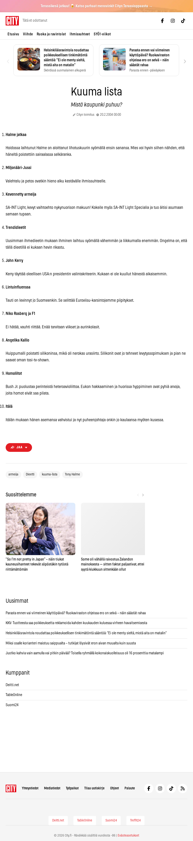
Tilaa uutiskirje (94, 788)
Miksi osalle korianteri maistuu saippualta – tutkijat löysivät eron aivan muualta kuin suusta (71, 643)
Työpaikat (72, 788)
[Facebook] (162, 20)
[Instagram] (173, 20)
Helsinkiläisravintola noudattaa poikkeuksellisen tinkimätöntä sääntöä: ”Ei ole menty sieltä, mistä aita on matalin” (86, 633)
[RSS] (182, 788)
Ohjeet (114, 788)
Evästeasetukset (128, 835)
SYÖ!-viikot (102, 34)
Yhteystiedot (30, 788)
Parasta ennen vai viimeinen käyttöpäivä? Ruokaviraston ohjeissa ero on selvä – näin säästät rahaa (76, 613)
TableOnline (14, 695)
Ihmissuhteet (80, 34)
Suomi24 (12, 705)
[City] (11, 788)
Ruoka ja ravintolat (51, 34)
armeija (13, 474)
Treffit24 (135, 820)
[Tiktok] (183, 20)
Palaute (130, 788)
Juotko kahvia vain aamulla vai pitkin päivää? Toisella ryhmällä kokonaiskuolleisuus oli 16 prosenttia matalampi (85, 653)
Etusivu (13, 34)
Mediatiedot (52, 788)
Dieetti (30, 474)
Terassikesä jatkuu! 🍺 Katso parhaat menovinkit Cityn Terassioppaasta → (97, 6)
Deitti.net (12, 685)
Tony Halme (72, 474)
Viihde (28, 34)
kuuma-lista (49, 474)
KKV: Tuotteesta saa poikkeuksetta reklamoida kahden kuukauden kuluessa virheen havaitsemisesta (76, 623)
